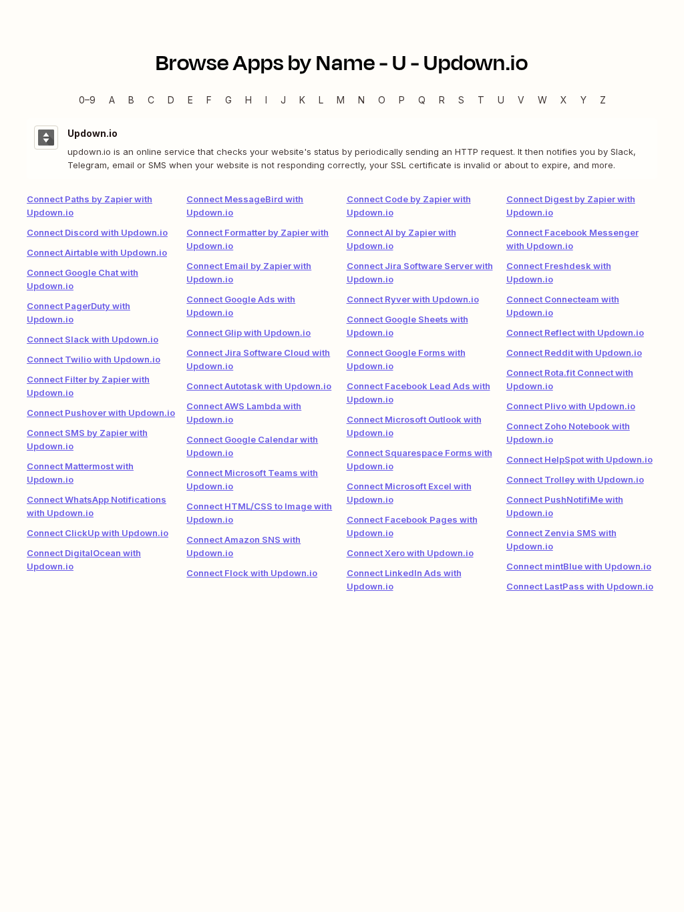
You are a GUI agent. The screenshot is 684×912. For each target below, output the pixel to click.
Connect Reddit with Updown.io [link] (574, 352)
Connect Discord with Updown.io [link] (97, 232)
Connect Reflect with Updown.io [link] (575, 332)
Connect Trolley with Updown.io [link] (575, 479)
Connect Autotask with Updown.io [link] (258, 386)
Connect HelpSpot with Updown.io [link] (579, 459)
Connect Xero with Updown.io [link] (410, 552)
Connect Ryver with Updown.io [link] (413, 299)
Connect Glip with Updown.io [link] (248, 332)
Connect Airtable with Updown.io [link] (97, 252)
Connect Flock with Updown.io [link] (251, 572)
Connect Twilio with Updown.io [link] (93, 359)
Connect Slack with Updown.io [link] (92, 339)
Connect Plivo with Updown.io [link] (570, 406)
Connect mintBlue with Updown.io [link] (578, 566)
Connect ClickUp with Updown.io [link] (97, 532)
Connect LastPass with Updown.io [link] (579, 586)
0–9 (87, 99)
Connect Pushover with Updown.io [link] (101, 412)
